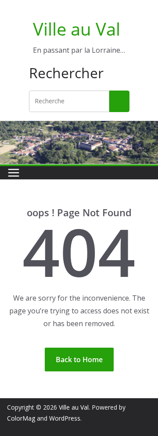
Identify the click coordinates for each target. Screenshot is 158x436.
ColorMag (21, 418)
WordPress (64, 418)
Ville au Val (76, 29)
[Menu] (13, 172)
